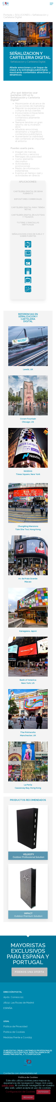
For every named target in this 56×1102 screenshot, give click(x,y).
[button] (51, 3)
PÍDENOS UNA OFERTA (29, 972)
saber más (8, 1085)
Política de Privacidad (15, 1026)
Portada (7, 14)
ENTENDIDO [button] (43, 1092)
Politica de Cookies (14, 1032)
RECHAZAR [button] (28, 1097)
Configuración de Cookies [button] (20, 1091)
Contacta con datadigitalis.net (20, 1073)
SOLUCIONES (22, 14)
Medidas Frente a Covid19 (17, 1037)
